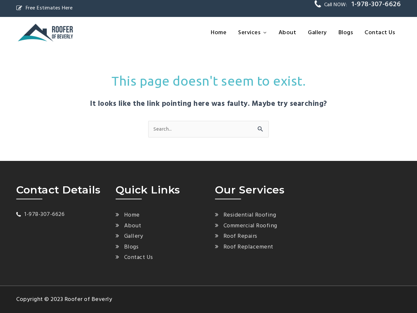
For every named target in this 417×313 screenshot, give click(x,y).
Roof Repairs (240, 236)
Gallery (317, 32)
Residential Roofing (249, 215)
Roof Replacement (248, 247)
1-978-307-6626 (44, 214)
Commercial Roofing (250, 226)
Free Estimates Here (49, 8)
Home (218, 32)
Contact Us (380, 32)
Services (249, 32)
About (287, 32)
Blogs (345, 32)
